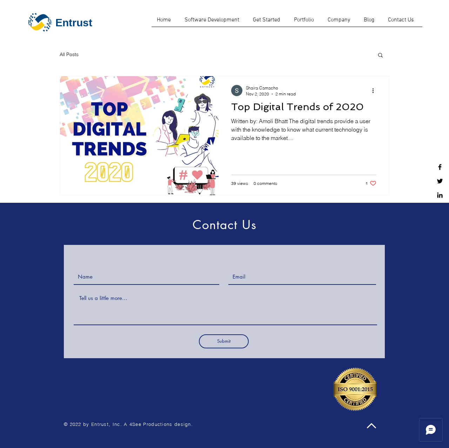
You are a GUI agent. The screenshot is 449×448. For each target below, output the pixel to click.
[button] (380, 55)
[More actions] (375, 90)
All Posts (69, 54)
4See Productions (151, 424)
